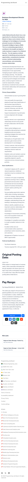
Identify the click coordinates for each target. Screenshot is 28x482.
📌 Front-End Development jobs (9, 441)
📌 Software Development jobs (9, 461)
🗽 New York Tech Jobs (7, 369)
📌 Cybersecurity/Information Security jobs (12, 426)
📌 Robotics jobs (5, 458)
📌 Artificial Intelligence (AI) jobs (10, 415)
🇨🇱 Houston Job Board (7, 384)
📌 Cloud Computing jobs (8, 423)
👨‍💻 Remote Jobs (5, 375)
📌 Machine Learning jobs (8, 449)
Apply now (12, 315)
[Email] (12, 322)
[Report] (23, 315)
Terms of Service (5, 392)
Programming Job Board (9, 2)
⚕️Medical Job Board (7, 389)
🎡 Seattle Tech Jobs (6, 366)
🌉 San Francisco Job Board (8, 381)
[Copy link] (15, 322)
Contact (3, 401)
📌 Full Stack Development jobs (9, 443)
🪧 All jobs (4, 412)
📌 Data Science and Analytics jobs (10, 429)
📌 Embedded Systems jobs (8, 438)
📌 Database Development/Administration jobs (13, 432)
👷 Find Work (4, 378)
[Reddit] (21, 319)
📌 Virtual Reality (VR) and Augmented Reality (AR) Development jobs (14, 466)
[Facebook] (10, 319)
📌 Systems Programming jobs (9, 464)
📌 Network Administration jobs (9, 455)
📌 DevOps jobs (5, 435)
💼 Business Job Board (7, 387)
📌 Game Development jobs (8, 446)
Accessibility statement (7, 395)
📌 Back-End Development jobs (9, 418)
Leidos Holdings (6, 21)
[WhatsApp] (17, 319)
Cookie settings (5, 404)
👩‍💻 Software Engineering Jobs (9, 364)
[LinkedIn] (14, 319)
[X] (6, 319)
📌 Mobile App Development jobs (10, 452)
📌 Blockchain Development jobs (10, 420)
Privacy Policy (5, 398)
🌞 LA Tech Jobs (5, 372)
